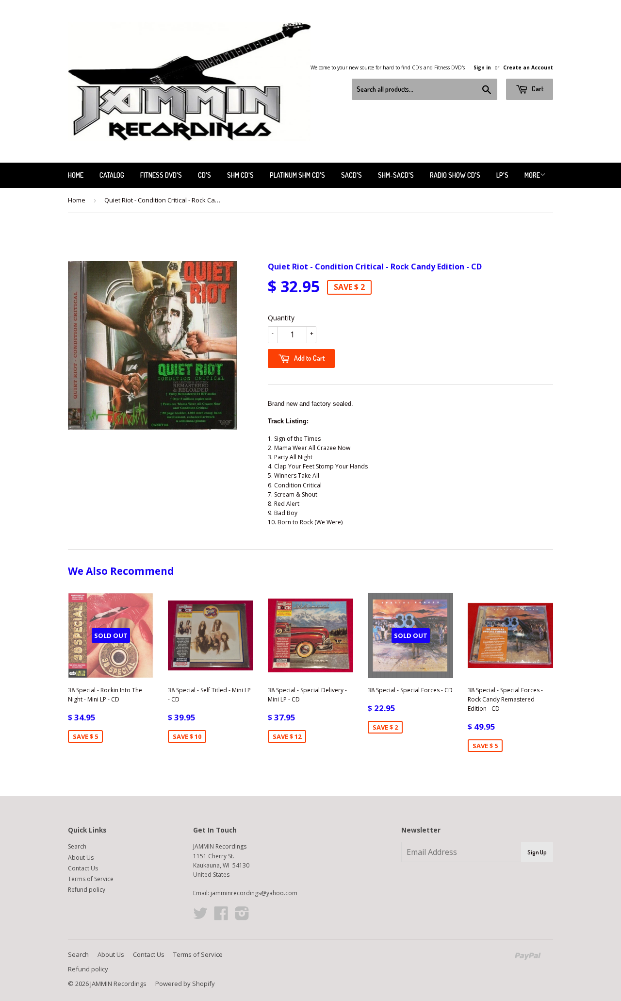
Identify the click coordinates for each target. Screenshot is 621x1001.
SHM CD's (240, 175)
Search (77, 846)
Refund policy (86, 889)
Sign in (482, 67)
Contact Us (83, 868)
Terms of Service (91, 879)
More (532, 175)
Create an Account (528, 67)
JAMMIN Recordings (118, 983)
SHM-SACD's (396, 175)
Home (75, 175)
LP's (502, 175)
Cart (536, 88)
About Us (81, 857)
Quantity (281, 317)
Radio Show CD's (455, 175)
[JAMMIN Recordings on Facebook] (221, 917)
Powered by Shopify (185, 983)
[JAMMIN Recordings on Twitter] (200, 917)
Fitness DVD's (161, 175)
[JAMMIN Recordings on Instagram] (242, 917)
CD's (204, 175)
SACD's (351, 175)
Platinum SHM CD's (297, 175)
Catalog (111, 175)
